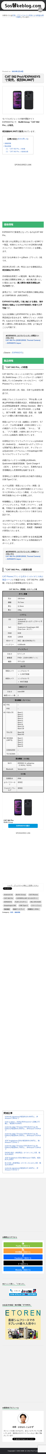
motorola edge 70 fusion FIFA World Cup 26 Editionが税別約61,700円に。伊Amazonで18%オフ (23, 1147)
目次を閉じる (23, 139)
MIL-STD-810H (36, 902)
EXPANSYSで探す (23, 826)
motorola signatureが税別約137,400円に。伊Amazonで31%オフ (21, 1169)
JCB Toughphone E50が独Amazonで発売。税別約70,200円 (22, 1158)
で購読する (23, 1246)
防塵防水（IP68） (34, 909)
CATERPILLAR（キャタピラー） (27, 898)
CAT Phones (33, 894)
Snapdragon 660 (10, 905)
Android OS (8, 894)
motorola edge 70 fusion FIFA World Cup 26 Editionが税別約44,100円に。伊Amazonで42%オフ (23, 1135)
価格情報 (7, 143)
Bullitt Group (21, 894)
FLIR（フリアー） (21, 902)
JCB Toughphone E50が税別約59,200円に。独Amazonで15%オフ (22, 1141)
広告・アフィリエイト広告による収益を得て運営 (28, 16)
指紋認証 (7, 909)
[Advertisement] (23, 44)
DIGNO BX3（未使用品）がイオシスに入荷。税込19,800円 (22, 1153)
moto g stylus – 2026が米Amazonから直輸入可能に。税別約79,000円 (22, 1122)
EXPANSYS (17, 353)
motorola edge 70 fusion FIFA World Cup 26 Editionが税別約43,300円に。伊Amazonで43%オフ (23, 1128)
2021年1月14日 (17, 71)
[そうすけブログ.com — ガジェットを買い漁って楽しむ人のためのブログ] (23, 5)
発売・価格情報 (15, 912)
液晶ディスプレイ (19, 909)
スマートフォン (36, 905)
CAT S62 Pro (8, 898)
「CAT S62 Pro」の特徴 (15, 149)
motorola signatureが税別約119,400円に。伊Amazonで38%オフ (21, 1117)
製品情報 (7, 146)
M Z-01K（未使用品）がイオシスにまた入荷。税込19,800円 (23, 1164)
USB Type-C (23, 905)
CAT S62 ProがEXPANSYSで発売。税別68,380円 (22, 78)
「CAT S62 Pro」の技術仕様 (17, 151)
